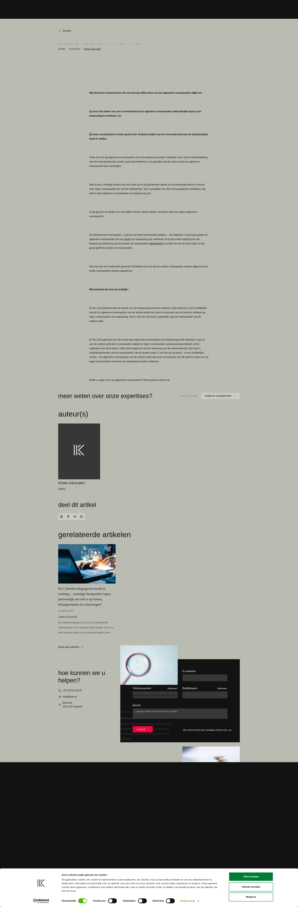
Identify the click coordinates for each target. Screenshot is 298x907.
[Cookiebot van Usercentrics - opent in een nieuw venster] (41, 901)
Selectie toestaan (251, 886)
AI (177, 9)
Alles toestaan (251, 876)
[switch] (112, 900)
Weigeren (251, 897)
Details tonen (188, 901)
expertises (142, 9)
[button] (61, 516)
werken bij (191, 9)
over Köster (162, 9)
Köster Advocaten (92, 49)
